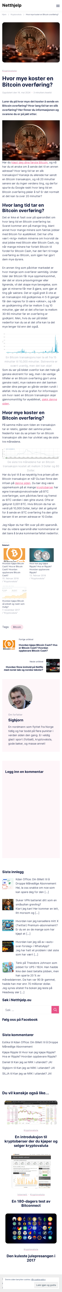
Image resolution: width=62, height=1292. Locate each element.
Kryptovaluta (9, 70)
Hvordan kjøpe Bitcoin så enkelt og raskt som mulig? (13, 604)
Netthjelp (12, 5)
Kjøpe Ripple (10, 1052)
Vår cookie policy (38, 1279)
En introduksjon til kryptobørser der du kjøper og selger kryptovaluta (31, 1141)
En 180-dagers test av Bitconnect (31, 1203)
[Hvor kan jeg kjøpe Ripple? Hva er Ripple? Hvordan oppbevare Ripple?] (41, 555)
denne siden (23, 483)
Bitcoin (17, 626)
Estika (6, 1042)
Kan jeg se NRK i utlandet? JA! (33, 1062)
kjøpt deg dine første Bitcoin (29, 162)
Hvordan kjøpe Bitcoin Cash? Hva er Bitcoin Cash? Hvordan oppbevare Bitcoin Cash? (13, 569)
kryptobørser (45, 487)
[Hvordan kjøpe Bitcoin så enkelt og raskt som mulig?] (14, 592)
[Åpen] (58, 6)
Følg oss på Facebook (20, 1019)
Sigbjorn (7, 1067)
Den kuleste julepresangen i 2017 (31, 1258)
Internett (22, 1194)
